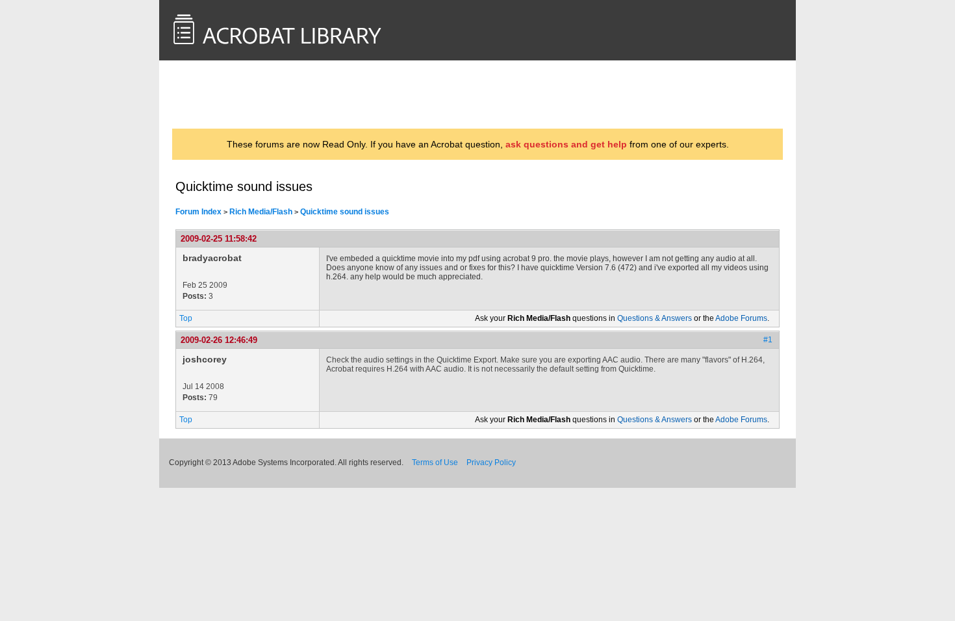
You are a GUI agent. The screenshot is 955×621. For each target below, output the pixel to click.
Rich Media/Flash (260, 211)
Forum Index (198, 211)
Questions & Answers (654, 318)
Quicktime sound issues (344, 211)
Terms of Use (435, 462)
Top (185, 318)
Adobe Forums (741, 318)
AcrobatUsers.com (226, 94)
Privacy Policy (491, 462)
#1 (767, 339)
